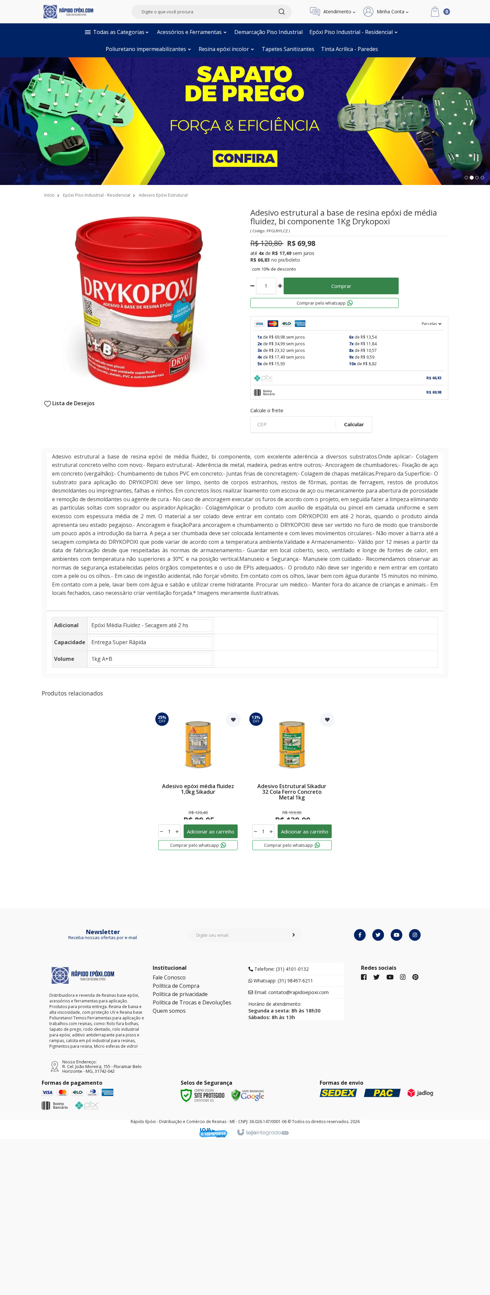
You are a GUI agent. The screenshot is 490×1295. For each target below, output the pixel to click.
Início (49, 195)
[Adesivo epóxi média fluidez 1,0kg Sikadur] (198, 786)
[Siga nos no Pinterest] (415, 977)
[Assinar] (293, 935)
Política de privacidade (180, 994)
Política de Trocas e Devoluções (192, 1002)
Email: (291, 992)
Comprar (341, 286)
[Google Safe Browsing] (247, 1094)
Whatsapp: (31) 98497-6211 (282, 981)
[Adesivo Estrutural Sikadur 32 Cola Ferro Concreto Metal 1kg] (292, 786)
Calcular (354, 424)
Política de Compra (176, 985)
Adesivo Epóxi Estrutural (163, 195)
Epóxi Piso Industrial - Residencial (96, 195)
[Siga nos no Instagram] (403, 977)
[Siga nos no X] (376, 977)
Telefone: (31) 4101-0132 (281, 969)
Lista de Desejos (73, 403)
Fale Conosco (169, 977)
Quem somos (169, 1010)
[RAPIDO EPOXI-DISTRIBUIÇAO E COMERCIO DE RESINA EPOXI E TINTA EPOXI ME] (68, 11)
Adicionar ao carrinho (210, 831)
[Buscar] (282, 12)
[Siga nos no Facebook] (364, 977)
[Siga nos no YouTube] (389, 977)
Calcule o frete (266, 410)
